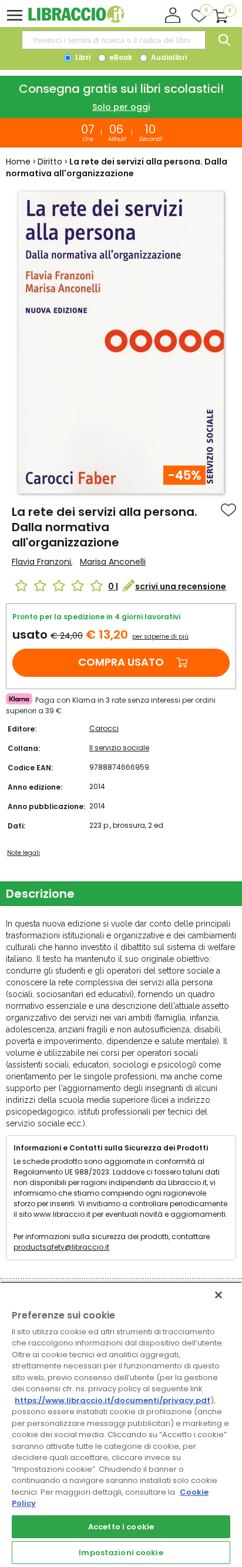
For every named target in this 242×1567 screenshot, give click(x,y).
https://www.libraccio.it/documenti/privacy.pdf (112, 1400)
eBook (119, 57)
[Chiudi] (218, 1294)
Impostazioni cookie (121, 1552)
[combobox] (113, 40)
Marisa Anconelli (113, 562)
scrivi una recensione (180, 586)
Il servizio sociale (119, 748)
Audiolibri (168, 57)
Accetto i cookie (121, 1526)
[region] (121, 1424)
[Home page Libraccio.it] (76, 20)
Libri (81, 57)
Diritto (50, 161)
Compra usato (121, 662)
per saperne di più (160, 636)
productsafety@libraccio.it (61, 1247)
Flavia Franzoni (41, 562)
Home (18, 161)
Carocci (104, 728)
